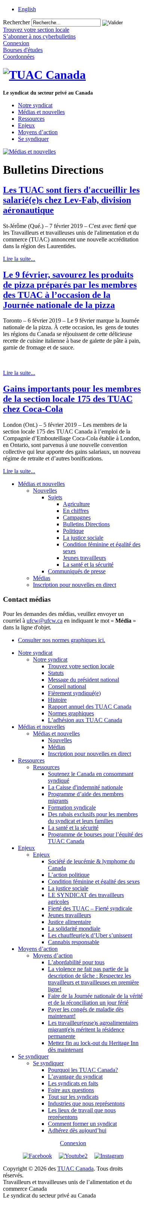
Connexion (73, 1143)
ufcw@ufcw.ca (45, 620)
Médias (41, 578)
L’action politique (68, 875)
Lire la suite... (19, 259)
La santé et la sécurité (88, 564)
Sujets (55, 497)
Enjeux (26, 125)
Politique (73, 531)
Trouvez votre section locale (81, 666)
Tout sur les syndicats (73, 1097)
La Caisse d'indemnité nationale (85, 787)
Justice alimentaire (69, 922)
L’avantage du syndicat (75, 1076)
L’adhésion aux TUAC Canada (85, 720)
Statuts (56, 673)
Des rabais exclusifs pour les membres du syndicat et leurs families (93, 817)
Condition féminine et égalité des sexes (94, 881)
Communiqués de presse (77, 571)
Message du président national (83, 680)
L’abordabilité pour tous (76, 962)
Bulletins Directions (86, 524)
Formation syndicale (72, 807)
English (27, 9)
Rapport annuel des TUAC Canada (89, 706)
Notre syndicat (35, 105)
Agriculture (76, 504)
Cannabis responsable (73, 942)
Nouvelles (45, 490)
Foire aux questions (71, 1090)
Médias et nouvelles (41, 112)
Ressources (31, 118)
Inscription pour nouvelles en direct (74, 585)
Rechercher (16, 22)
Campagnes (77, 517)
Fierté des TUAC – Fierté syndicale (90, 908)
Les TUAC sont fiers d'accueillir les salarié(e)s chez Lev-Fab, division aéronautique (71, 200)
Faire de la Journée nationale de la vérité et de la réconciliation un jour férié (95, 999)
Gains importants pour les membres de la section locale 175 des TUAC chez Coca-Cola (72, 399)
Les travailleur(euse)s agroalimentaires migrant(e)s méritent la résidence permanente (93, 1029)
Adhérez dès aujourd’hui (77, 1130)
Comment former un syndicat (82, 1124)
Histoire (57, 700)
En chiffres (76, 511)
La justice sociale (83, 537)
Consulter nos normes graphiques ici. (61, 640)
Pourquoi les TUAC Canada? (83, 1070)
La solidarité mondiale (74, 928)
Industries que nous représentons (86, 1103)
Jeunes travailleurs (84, 558)
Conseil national (67, 686)
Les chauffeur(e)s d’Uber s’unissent (90, 935)
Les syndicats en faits (73, 1083)
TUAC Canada (75, 1168)
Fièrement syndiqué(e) (74, 693)
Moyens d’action (38, 132)
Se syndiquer (33, 139)
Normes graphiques (71, 713)
